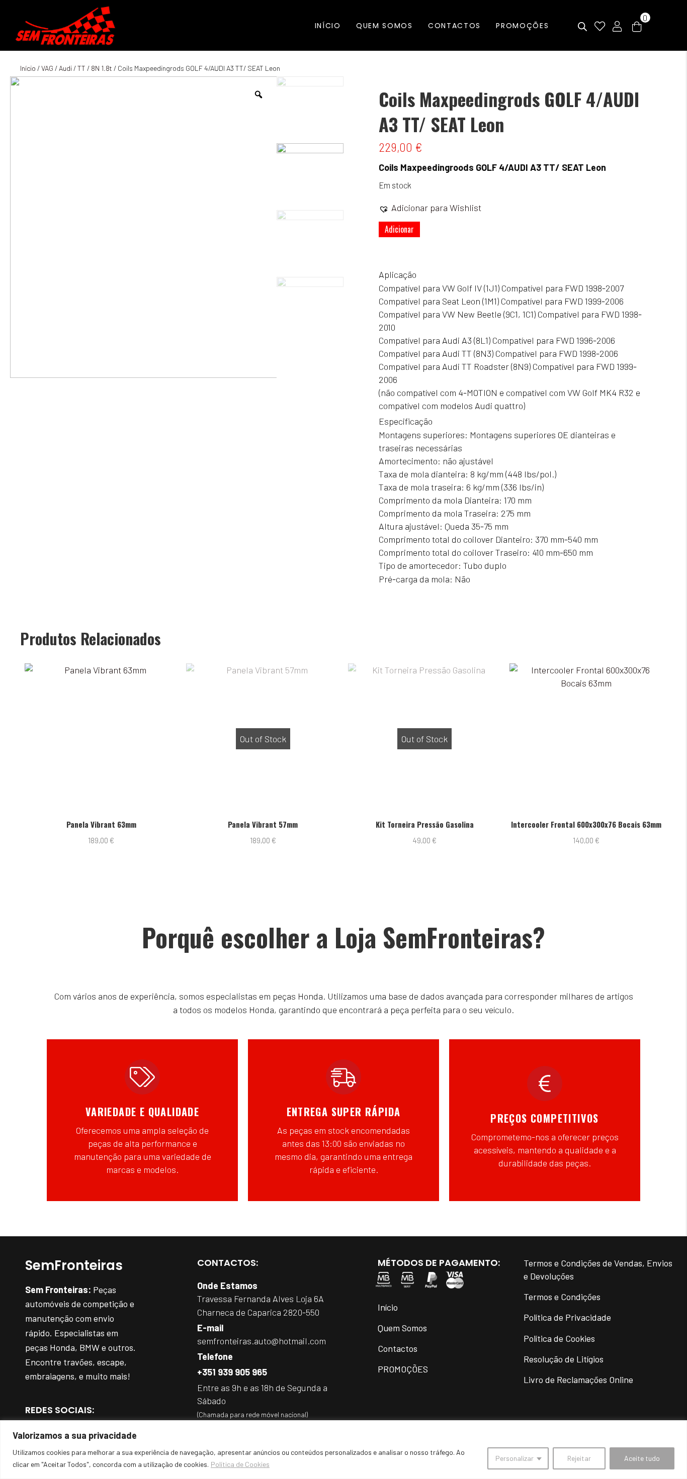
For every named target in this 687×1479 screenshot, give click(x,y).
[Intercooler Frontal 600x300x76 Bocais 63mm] (443, 738)
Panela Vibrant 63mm (605, 824)
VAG (47, 68)
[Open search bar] (582, 27)
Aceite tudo (642, 1458)
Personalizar (514, 1458)
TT (81, 68)
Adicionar (399, 229)
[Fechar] (676, 1429)
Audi (65, 68)
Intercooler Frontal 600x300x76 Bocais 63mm (443, 824)
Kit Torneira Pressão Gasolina (281, 824)
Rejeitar (579, 1458)
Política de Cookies (240, 1464)
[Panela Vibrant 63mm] (604, 738)
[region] (343, 1449)
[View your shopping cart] (636, 25)
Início (28, 68)
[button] (430, 207)
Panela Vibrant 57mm (119, 824)
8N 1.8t (101, 68)
